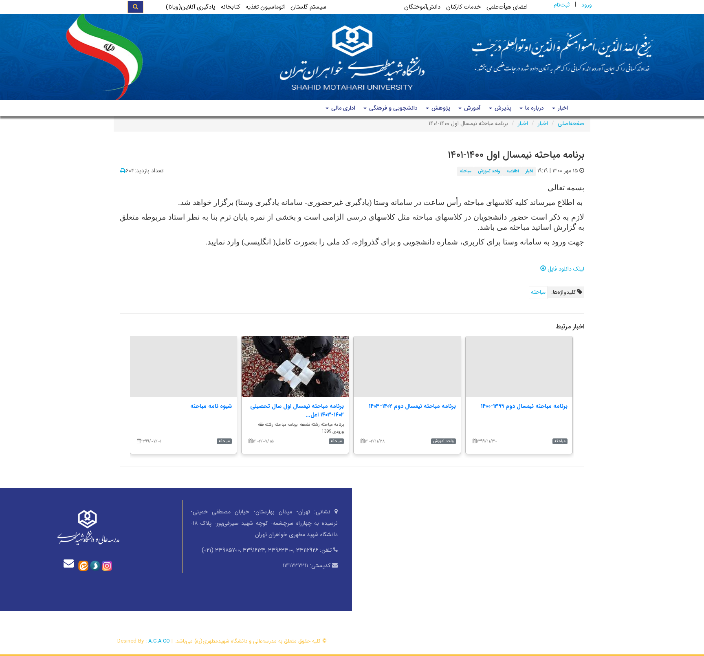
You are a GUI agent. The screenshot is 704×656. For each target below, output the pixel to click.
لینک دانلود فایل (565, 268)
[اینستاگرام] (107, 565)
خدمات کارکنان (463, 7)
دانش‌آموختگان (422, 7)
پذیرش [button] (502, 107)
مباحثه (465, 171)
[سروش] (95, 565)
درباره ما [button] (534, 107)
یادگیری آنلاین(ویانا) (190, 7)
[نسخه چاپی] (123, 171)
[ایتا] (83, 565)
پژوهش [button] (440, 107)
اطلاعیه (512, 171)
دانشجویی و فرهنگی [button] (392, 107)
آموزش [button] (471, 107)
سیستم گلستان (308, 7)
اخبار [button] (562, 107)
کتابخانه (230, 7)
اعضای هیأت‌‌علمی (507, 7)
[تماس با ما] (70, 563)
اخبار (543, 123)
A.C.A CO (159, 641)
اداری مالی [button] (342, 107)
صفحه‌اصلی (571, 123)
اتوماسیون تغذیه (265, 7)
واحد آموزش (489, 171)
